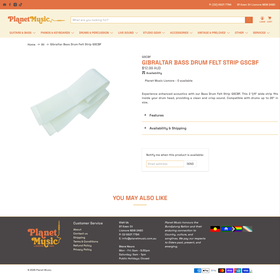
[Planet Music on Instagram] (15, 4)
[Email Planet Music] (4, 4)
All (42, 44)
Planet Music (43, 270)
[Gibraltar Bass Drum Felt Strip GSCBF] (70, 102)
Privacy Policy (82, 249)
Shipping (79, 237)
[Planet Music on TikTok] (20, 4)
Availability (154, 73)
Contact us (80, 233)
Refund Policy (82, 245)
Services (259, 32)
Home (31, 44)
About (77, 229)
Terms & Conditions (85, 241)
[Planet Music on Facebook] (10, 4)
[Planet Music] (36, 20)
